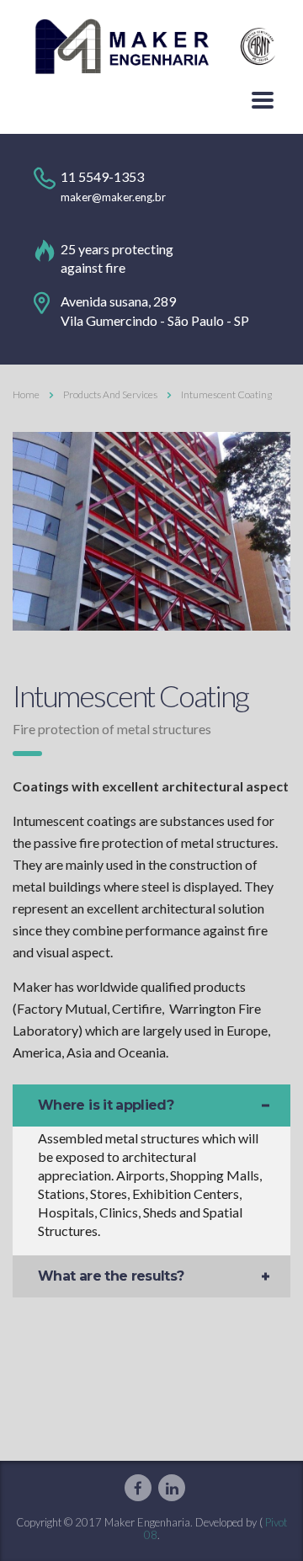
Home (26, 394)
